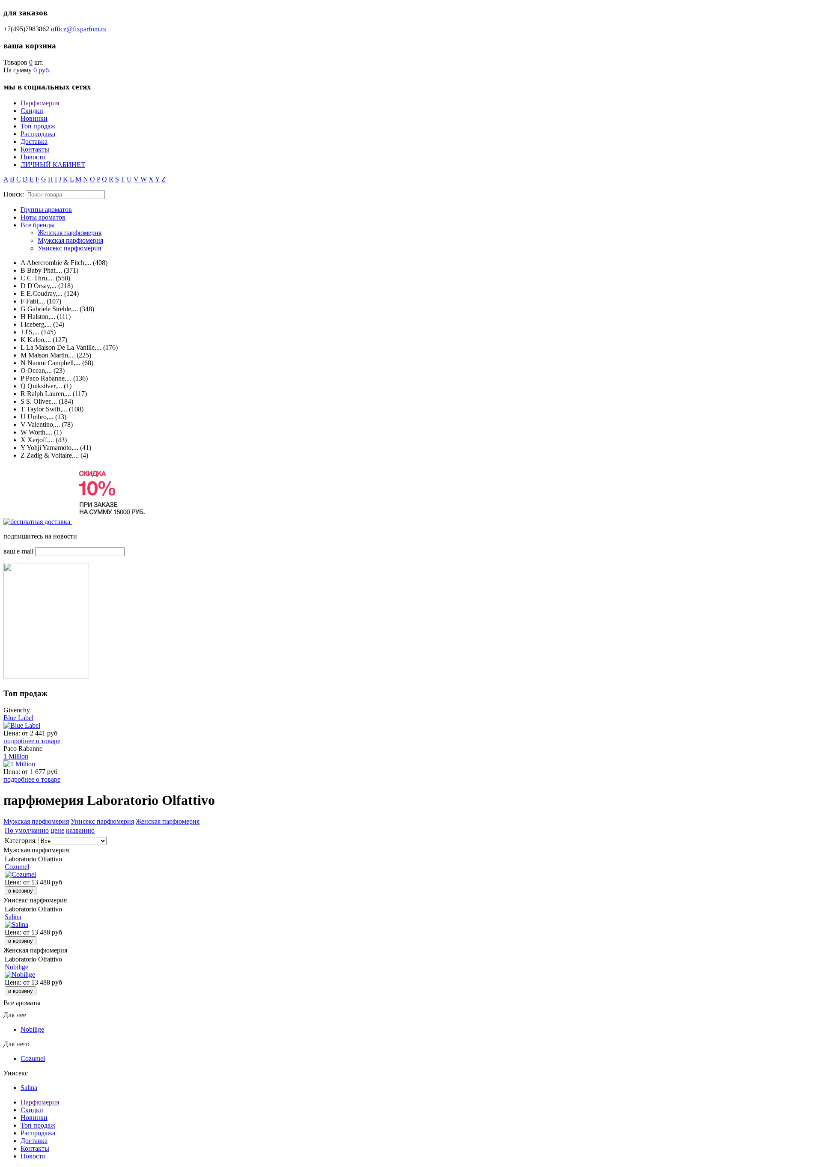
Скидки (32, 110)
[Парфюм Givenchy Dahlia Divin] (46, 676)
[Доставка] (37, 521)
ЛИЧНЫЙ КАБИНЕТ (53, 164)
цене (57, 830)
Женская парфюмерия (69, 232)
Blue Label (18, 717)
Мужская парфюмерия (70, 240)
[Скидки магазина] (115, 521)
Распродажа (38, 133)
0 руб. (42, 70)
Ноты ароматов (43, 217)
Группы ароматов (46, 209)
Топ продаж (38, 126)
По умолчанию (27, 830)
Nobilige (16, 967)
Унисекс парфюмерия (69, 248)
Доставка (34, 141)
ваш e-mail (18, 551)
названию (80, 830)
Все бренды (38, 225)
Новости (33, 157)
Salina (13, 916)
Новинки (34, 118)
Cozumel (17, 866)
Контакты (35, 149)
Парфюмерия (40, 103)
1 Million (15, 756)
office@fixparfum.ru (79, 29)
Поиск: (13, 194)
